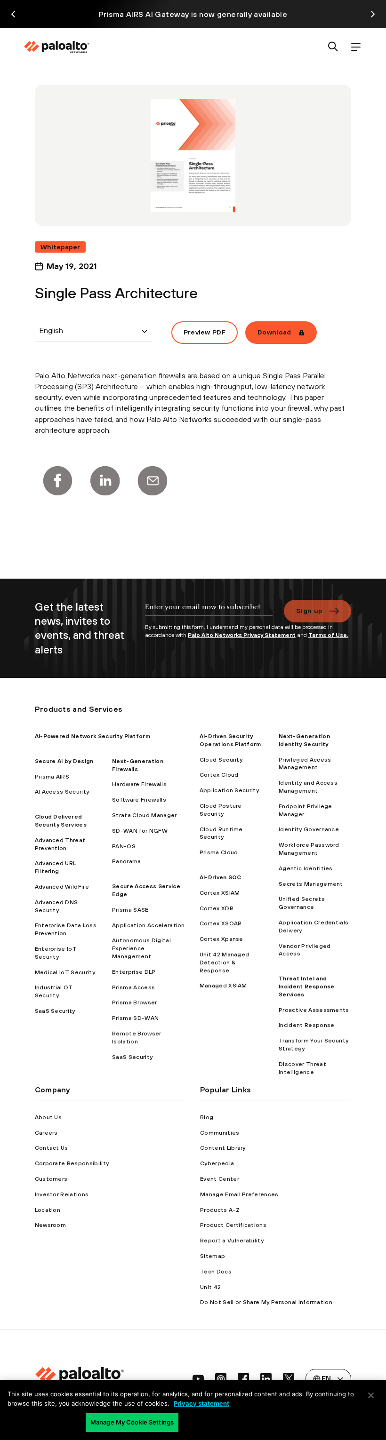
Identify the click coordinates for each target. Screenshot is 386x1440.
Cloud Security (221, 759)
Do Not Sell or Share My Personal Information (266, 1302)
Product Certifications (233, 1225)
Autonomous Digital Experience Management (141, 948)
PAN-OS (124, 846)
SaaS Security (55, 1011)
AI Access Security (62, 791)
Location (48, 1210)
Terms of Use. (328, 635)
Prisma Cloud (219, 852)
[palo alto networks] (56, 47)
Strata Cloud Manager (144, 815)
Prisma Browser (134, 1002)
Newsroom (50, 1225)
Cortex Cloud (219, 775)
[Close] (371, 1395)
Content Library (223, 1148)
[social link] (198, 1378)
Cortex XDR (216, 908)
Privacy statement (201, 1403)
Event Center (219, 1179)
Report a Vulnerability (232, 1240)
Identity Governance (309, 829)
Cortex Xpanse (221, 939)
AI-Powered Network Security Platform (93, 736)
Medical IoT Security (65, 972)
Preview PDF (205, 332)
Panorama (126, 861)
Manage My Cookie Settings (132, 1422)
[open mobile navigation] (356, 47)
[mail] (152, 481)
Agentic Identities (306, 868)
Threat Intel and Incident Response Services (306, 986)
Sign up (309, 610)
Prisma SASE (130, 910)
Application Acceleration (148, 925)
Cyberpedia (217, 1163)
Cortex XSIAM (220, 893)
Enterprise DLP (133, 972)
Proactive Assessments (314, 1010)
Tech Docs (216, 1271)
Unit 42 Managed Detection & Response (224, 962)
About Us (48, 1117)
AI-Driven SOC (220, 877)
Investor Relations (62, 1194)
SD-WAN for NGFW (140, 830)
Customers (51, 1179)
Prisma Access (133, 987)
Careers (46, 1133)
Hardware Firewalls (139, 784)
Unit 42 (210, 1287)
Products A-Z (220, 1210)
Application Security (229, 790)
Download (274, 332)
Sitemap (212, 1256)
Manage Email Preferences (239, 1194)
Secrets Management (311, 884)
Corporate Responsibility (72, 1163)
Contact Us (51, 1148)
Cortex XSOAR (221, 923)
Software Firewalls (139, 799)
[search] (333, 47)
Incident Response (306, 1025)
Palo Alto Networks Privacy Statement (242, 635)
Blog (206, 1117)
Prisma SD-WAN (135, 1018)
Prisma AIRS (52, 776)
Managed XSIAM (223, 985)
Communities (220, 1133)
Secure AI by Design (64, 761)
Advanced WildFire (62, 886)
